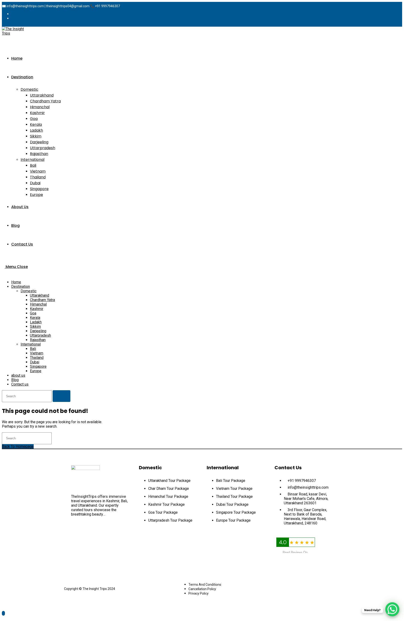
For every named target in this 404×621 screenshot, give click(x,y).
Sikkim (35, 326)
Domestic (28, 291)
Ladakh (36, 322)
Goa (33, 313)
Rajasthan (38, 340)
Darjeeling (38, 331)
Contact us (20, 384)
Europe (35, 371)
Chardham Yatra (42, 300)
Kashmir (36, 309)
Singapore (38, 366)
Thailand (36, 357)
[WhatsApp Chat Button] (392, 609)
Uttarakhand (39, 295)
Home (16, 282)
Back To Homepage (18, 446)
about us (18, 375)
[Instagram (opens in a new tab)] (15, 18)
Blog (15, 380)
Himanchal (38, 304)
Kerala (35, 317)
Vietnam (36, 353)
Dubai (34, 362)
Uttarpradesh (40, 335)
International (31, 344)
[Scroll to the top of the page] (3, 613)
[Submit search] (61, 396)
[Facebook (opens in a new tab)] (15, 14)
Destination (20, 286)
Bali (33, 349)
